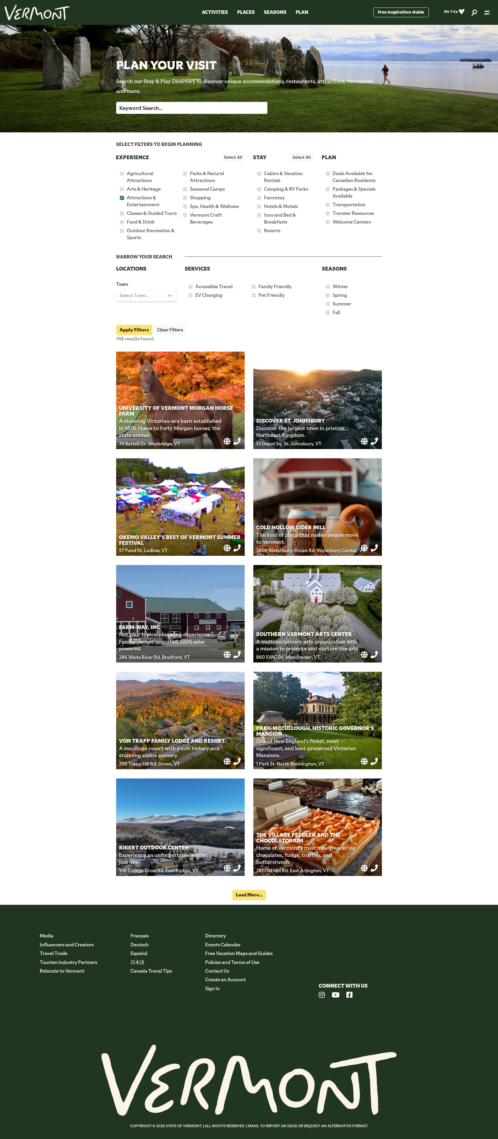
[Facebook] (349, 996)
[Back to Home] (37, 12)
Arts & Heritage (144, 189)
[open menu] (487, 12)
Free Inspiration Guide (401, 12)
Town (122, 284)
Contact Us (217, 971)
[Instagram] (322, 996)
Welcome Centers (352, 222)
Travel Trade (53, 953)
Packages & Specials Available (354, 192)
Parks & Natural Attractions (207, 177)
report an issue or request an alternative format (316, 1126)
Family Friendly (275, 286)
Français (140, 936)
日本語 (137, 962)
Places (246, 12)
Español (139, 953)
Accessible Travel (214, 286)
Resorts (272, 230)
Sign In (212, 988)
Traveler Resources (353, 213)
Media (46, 936)
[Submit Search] (256, 108)
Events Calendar (223, 944)
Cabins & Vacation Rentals (283, 177)
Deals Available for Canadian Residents (354, 177)
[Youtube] (335, 996)
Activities (215, 12)
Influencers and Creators (67, 944)
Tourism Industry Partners (68, 962)
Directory (215, 936)
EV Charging (208, 295)
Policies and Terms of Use (232, 962)
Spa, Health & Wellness (214, 206)
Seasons (275, 12)
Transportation (349, 204)
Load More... (249, 895)
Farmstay (274, 197)
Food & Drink (141, 222)
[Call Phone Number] (237, 441)
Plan (302, 12)
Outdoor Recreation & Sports (151, 234)
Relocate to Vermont (62, 971)
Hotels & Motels (281, 206)
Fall (336, 312)
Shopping (200, 197)
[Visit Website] (227, 441)
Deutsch (140, 944)
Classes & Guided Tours (152, 213)
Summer (342, 304)
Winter (340, 286)
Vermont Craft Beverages (206, 218)
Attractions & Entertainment (143, 201)
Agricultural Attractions (140, 177)
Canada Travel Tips (151, 971)
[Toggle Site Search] (474, 12)
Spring (340, 295)
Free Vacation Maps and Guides (239, 953)
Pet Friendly (272, 295)
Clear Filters (170, 330)
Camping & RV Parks (286, 189)
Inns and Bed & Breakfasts (280, 218)
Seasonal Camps (207, 189)
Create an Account (225, 979)
